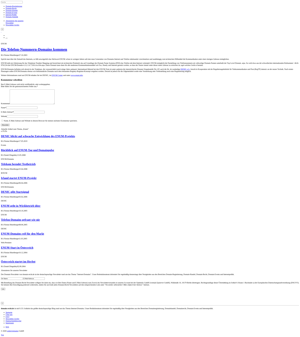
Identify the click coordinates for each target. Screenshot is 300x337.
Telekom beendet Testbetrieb (18, 164)
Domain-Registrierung (14, 6)
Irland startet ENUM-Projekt (18, 178)
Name (3, 108)
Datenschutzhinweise (13, 321)
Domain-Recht (11, 8)
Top (2, 335)
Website (4, 116)
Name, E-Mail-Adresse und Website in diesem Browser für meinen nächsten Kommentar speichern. (40, 121)
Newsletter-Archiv (12, 319)
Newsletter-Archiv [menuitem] (12, 25)
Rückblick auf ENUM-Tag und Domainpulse (27, 150)
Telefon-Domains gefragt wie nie (20, 219)
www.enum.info (77, 75)
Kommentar (5, 104)
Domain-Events (11, 13)
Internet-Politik (11, 15)
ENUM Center (57, 75)
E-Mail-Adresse (7, 112)
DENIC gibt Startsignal (15, 191)
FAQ (7, 317)
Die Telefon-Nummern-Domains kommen (34, 49)
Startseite (9, 312)
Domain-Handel (12, 10)
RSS (7, 327)
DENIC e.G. (185, 69)
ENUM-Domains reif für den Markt (22, 233)
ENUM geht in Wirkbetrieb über (21, 205)
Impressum (10, 323)
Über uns (9, 315)
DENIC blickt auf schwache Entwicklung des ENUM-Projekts (38, 136)
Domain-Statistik (12, 17)
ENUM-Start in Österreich (17, 247)
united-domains (12, 331)
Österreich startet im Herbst (18, 261)
